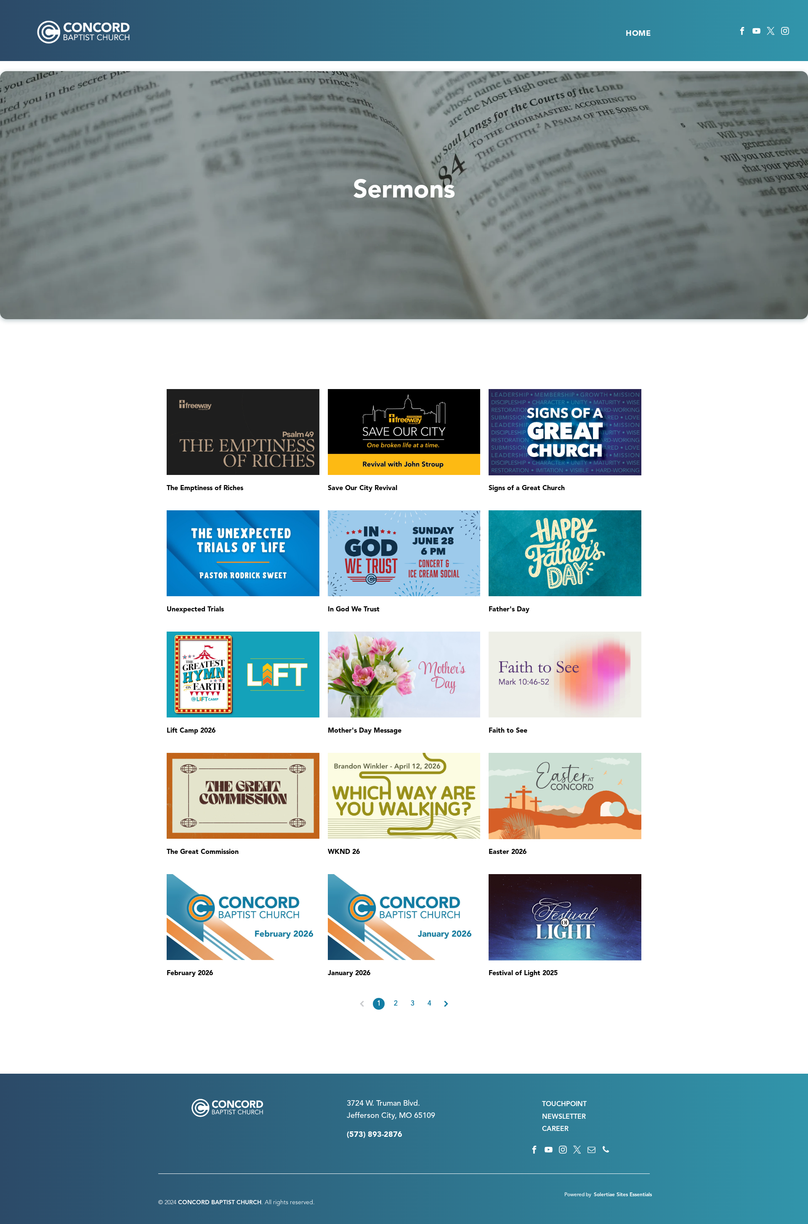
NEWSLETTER (564, 1117)
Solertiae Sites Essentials (623, 1194)
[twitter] (771, 32)
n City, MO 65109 (405, 1116)
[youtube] (756, 32)
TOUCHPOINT (564, 1104)
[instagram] (785, 32)
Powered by (577, 1194)
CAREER (555, 1129)
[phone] (606, 1151)
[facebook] (742, 32)
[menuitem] (638, 33)
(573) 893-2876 (374, 1135)
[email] (591, 1151)
